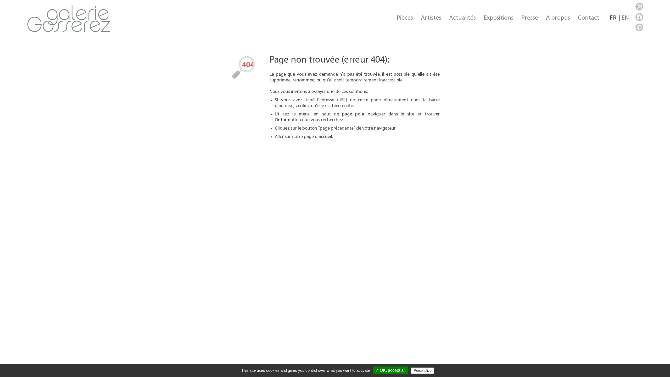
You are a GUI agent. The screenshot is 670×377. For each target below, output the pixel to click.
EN (625, 18)
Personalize (423, 371)
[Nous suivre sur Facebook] (639, 17)
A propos (558, 18)
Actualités (462, 18)
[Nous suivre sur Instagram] (639, 6)
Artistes (431, 18)
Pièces (405, 18)
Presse (529, 18)
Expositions (498, 18)
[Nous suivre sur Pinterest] (639, 27)
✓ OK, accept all (390, 370)
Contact (588, 18)
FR (613, 18)
